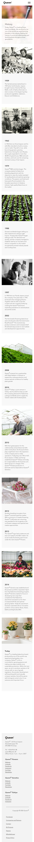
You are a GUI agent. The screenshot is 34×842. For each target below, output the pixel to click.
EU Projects (9, 827)
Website (7, 762)
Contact (8, 824)
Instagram (8, 768)
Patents (8, 831)
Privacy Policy (10, 838)
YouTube (8, 770)
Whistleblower (10, 834)
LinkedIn (8, 764)
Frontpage (9, 817)
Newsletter (8, 772)
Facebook (8, 766)
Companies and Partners (13, 820)
